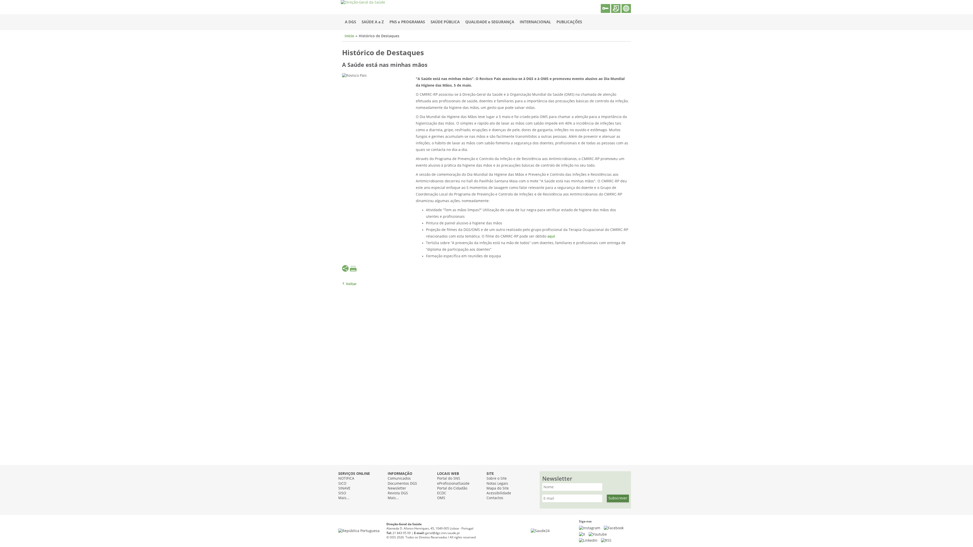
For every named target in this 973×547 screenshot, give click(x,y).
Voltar (351, 284)
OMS (441, 498)
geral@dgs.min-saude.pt (442, 533)
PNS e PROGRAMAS (407, 22)
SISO (342, 493)
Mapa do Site (497, 488)
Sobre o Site (496, 478)
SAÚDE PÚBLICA (445, 22)
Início (349, 36)
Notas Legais (497, 483)
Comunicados (399, 478)
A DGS (350, 22)
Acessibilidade (498, 493)
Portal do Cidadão (452, 488)
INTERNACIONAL (535, 22)
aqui (551, 236)
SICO (342, 483)
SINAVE (344, 488)
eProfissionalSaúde (453, 483)
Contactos (494, 498)
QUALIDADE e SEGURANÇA (489, 22)
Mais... (343, 498)
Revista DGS (398, 493)
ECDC (441, 493)
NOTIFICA (346, 478)
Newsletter (397, 488)
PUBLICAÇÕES (569, 22)
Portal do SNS (448, 478)
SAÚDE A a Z (373, 22)
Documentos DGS (402, 483)
